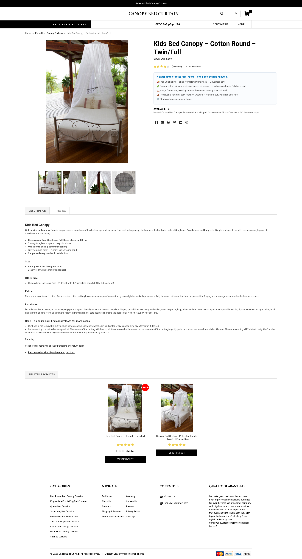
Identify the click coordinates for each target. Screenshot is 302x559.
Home (241, 24)
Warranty (130, 496)
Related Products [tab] (42, 374)
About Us (106, 501)
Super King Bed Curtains (62, 511)
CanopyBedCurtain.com (176, 503)
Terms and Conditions (113, 516)
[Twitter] (174, 122)
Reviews (130, 506)
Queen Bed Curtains (60, 506)
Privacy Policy (133, 511)
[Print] (168, 122)
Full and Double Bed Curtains (64, 516)
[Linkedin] (180, 122)
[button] (167, 514)
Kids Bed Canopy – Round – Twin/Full (125, 436)
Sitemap (130, 516)
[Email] (162, 122)
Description (37, 210)
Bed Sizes (107, 496)
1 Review (60, 210)
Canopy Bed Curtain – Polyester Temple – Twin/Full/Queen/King (176, 438)
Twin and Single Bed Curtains (64, 521)
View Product (125, 459)
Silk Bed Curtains (58, 536)
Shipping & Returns (111, 511)
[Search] (221, 13)
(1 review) (177, 66)
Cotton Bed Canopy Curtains (64, 526)
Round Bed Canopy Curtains (64, 531)
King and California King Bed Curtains (68, 501)
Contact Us (220, 24)
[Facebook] (156, 122)
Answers (106, 506)
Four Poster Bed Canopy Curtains (66, 496)
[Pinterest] (187, 122)
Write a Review (193, 66)
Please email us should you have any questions (51, 352)
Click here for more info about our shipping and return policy (54, 346)
